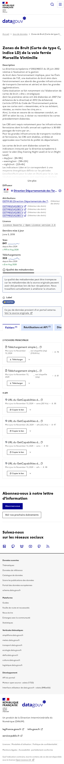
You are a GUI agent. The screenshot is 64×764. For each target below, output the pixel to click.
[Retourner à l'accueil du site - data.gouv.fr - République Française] (34, 705)
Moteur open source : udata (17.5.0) (18, 682)
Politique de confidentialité (45, 744)
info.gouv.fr (33, 729)
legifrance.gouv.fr (11, 729)
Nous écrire (7, 612)
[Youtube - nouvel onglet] (30, 546)
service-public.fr (11, 735)
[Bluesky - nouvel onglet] (22, 546)
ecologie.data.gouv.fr (12, 650)
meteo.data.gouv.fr (11, 640)
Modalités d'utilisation (21, 744)
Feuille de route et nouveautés (15, 607)
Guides (5, 602)
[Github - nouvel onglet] (39, 546)
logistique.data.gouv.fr (12, 665)
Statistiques (7, 622)
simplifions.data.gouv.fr (12, 635)
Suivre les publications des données (18, 580)
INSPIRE (10, 302)
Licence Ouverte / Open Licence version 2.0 (29, 225)
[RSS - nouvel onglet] (48, 546)
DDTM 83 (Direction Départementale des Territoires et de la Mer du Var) (25, 201)
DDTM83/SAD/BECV (12, 206)
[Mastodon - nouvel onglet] (13, 546)
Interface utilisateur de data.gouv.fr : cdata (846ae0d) (26, 687)
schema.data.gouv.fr (11, 590)
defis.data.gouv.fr (10, 655)
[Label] (3, 297)
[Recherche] (52, 4)
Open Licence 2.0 (23, 760)
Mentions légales (9, 750)
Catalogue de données (12, 575)
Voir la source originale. (17, 313)
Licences (6, 744)
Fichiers (11, 327)
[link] (16, 359)
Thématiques (8, 565)
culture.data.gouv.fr (11, 660)
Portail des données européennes (17, 585)
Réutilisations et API (37, 327)
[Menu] (60, 4)
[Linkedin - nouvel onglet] (4, 546)
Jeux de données (20, 34)
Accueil (5, 34)
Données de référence (12, 570)
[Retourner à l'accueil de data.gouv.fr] (14, 20)
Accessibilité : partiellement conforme (36, 750)
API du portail (8, 677)
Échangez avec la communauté (16, 617)
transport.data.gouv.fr (12, 645)
